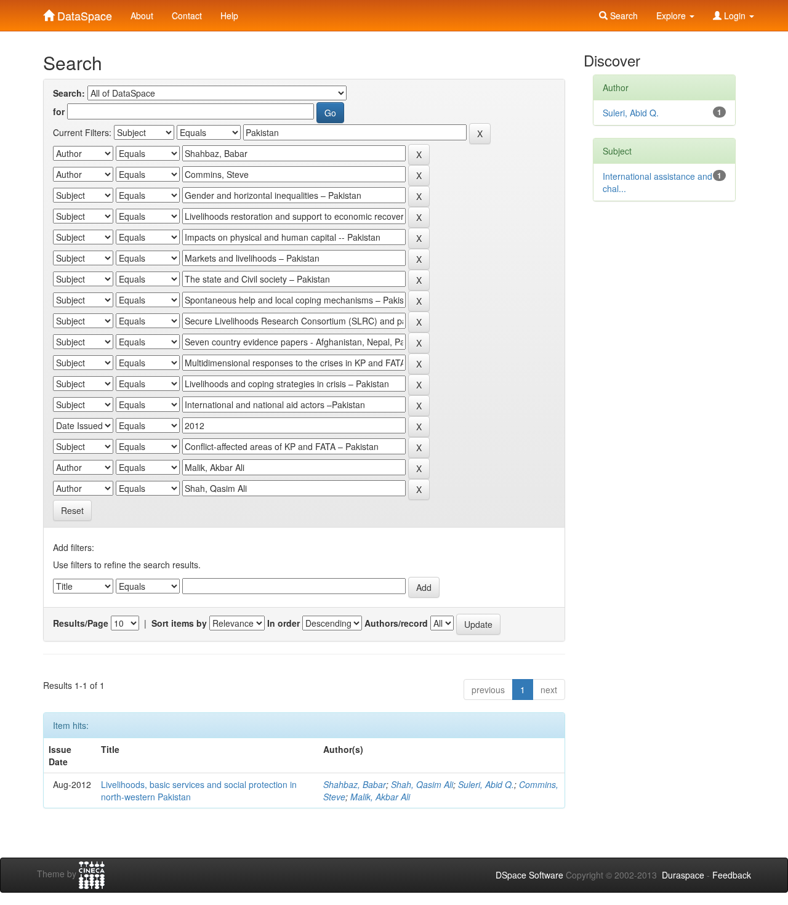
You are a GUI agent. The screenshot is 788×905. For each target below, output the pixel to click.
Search (623, 15)
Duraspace (683, 875)
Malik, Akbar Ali (380, 796)
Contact (187, 15)
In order (283, 623)
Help (229, 15)
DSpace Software (529, 875)
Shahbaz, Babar (354, 784)
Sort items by (179, 623)
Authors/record (396, 623)
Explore (672, 15)
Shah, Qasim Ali (422, 784)
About (142, 15)
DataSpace (83, 12)
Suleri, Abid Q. (486, 784)
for (59, 111)
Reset (72, 510)
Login (735, 15)
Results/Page (80, 623)
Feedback (731, 875)
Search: (69, 93)
